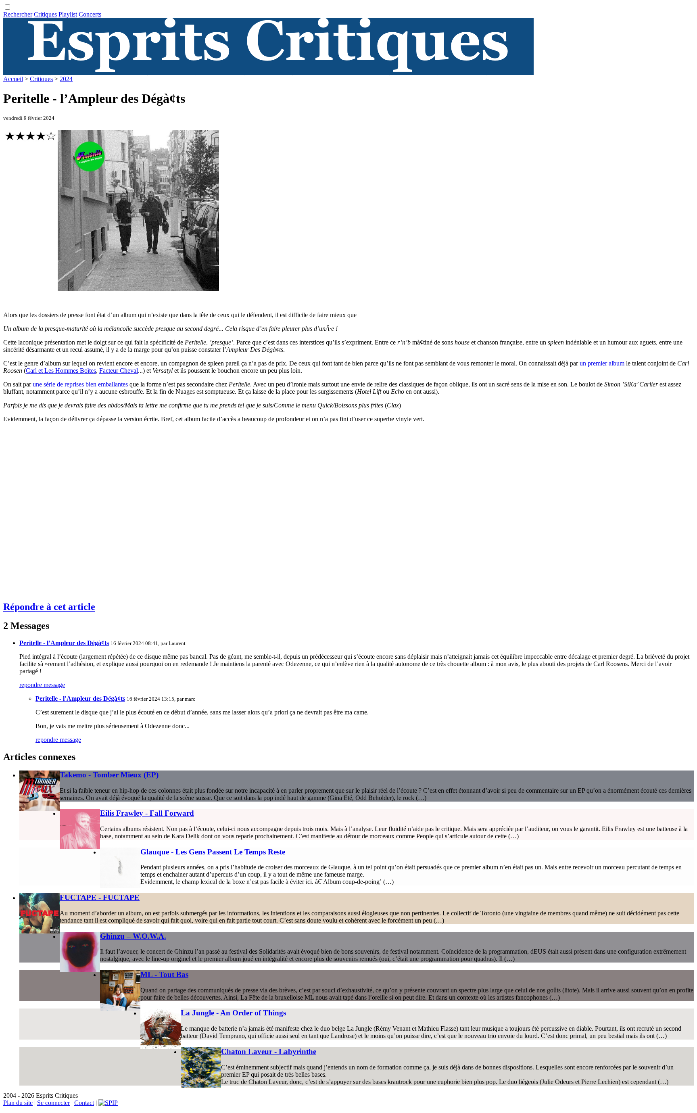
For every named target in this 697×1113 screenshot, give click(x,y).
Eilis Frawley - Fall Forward (147, 813)
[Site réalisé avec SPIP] (108, 1102)
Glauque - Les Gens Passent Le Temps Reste (212, 852)
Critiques (45, 14)
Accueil (13, 78)
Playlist (67, 14)
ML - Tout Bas (164, 974)
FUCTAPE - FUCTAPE (100, 897)
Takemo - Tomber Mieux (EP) (109, 775)
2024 (66, 78)
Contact (84, 1102)
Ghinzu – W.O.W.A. (133, 936)
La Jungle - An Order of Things (233, 1013)
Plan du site (18, 1102)
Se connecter (53, 1102)
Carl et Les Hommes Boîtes (61, 370)
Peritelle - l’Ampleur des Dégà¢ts (64, 642)
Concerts (90, 14)
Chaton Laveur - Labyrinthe (268, 1051)
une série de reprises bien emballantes (80, 384)
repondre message (42, 684)
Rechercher (17, 14)
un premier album (602, 363)
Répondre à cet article (49, 606)
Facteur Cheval (118, 370)
